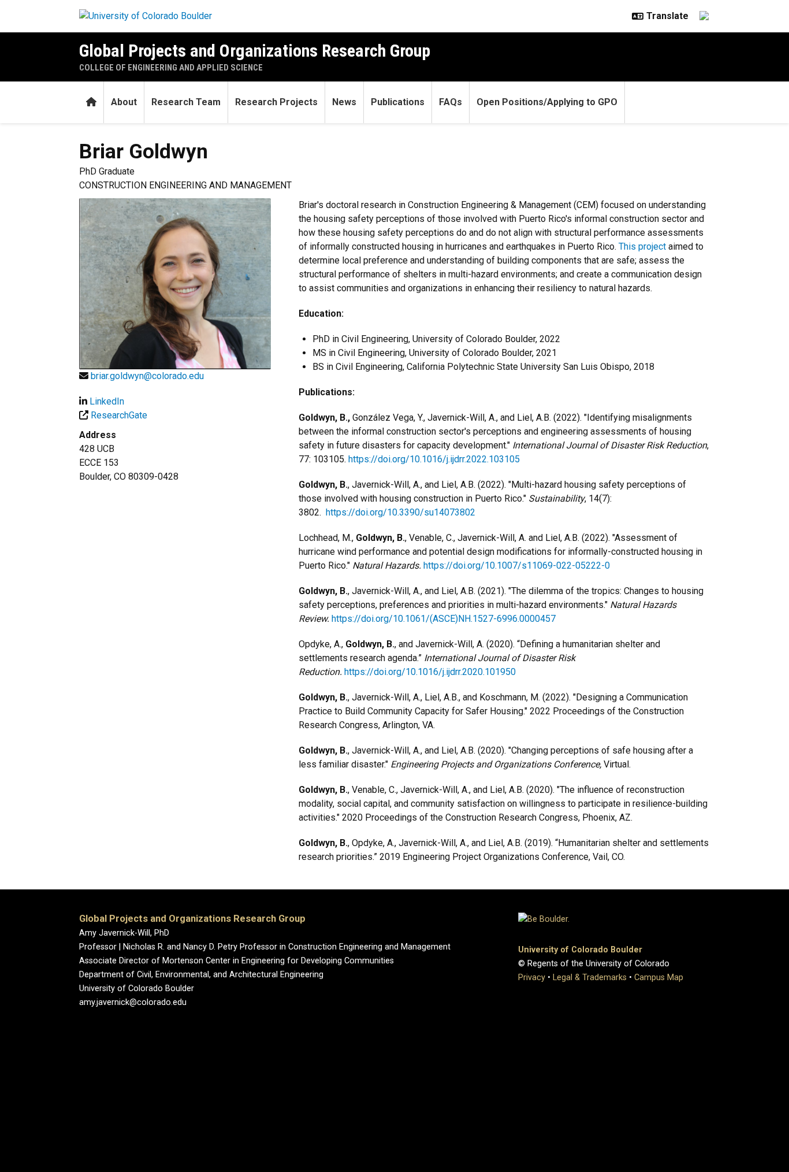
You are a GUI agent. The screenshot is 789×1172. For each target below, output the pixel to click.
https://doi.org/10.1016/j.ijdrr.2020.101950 (430, 671)
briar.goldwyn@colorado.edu (147, 375)
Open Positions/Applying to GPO (547, 102)
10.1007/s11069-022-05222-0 (547, 565)
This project (642, 246)
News (344, 102)
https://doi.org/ (454, 565)
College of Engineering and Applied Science (171, 67)
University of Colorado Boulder (580, 950)
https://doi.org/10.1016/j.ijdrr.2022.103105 (434, 459)
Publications (398, 102)
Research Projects (276, 102)
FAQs (450, 102)
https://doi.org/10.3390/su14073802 (400, 512)
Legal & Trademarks (590, 977)
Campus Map (658, 977)
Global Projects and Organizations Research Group (254, 50)
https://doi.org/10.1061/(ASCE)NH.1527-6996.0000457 (444, 618)
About (124, 102)
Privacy (531, 977)
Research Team (186, 102)
